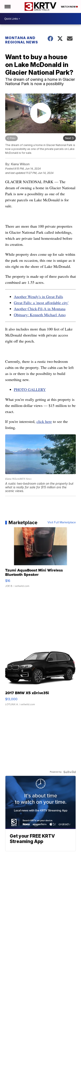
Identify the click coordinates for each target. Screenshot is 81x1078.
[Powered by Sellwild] (69, 771)
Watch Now (68, 6)
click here (44, 421)
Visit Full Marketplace (62, 522)
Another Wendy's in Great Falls (38, 296)
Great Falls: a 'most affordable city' (41, 302)
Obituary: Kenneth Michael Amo (40, 314)
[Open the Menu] (7, 6)
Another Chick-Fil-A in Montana (39, 308)
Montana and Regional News (21, 40)
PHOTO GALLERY (30, 389)
